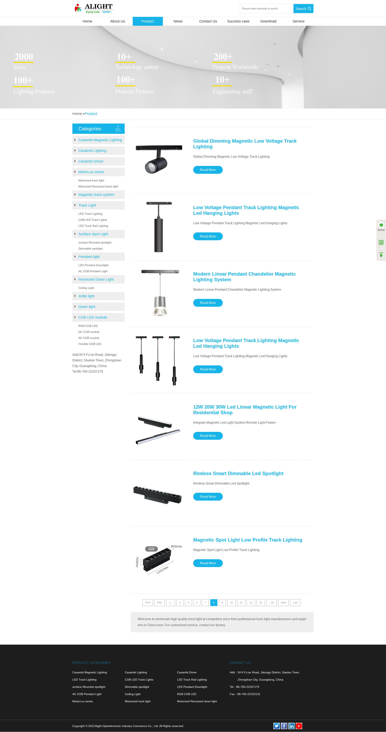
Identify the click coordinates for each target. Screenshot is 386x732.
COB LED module (92, 317)
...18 (271, 602)
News (178, 21)
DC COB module (89, 331)
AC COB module (88, 337)
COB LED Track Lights (92, 219)
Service (299, 21)
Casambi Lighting (92, 151)
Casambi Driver (90, 161)
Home (87, 21)
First (147, 602)
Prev (159, 602)
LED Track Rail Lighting (93, 225)
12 (250, 602)
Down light (86, 307)
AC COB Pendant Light (93, 271)
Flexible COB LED (89, 344)
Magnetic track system (96, 195)
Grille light (86, 296)
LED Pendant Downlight (93, 265)
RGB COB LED (88, 325)
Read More (208, 170)
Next (283, 602)
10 (231, 602)
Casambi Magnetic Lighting (100, 140)
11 (241, 602)
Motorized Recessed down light (98, 186)
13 (260, 602)
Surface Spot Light (93, 234)
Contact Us (208, 21)
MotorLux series (91, 172)
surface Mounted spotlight (94, 242)
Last (295, 602)
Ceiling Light (86, 287)
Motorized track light (91, 180)
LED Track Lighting (90, 213)
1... (170, 602)
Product (148, 21)
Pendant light (89, 257)
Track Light (87, 205)
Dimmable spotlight (90, 248)
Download (268, 21)
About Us (117, 21)
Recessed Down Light (96, 279)
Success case (238, 21)
